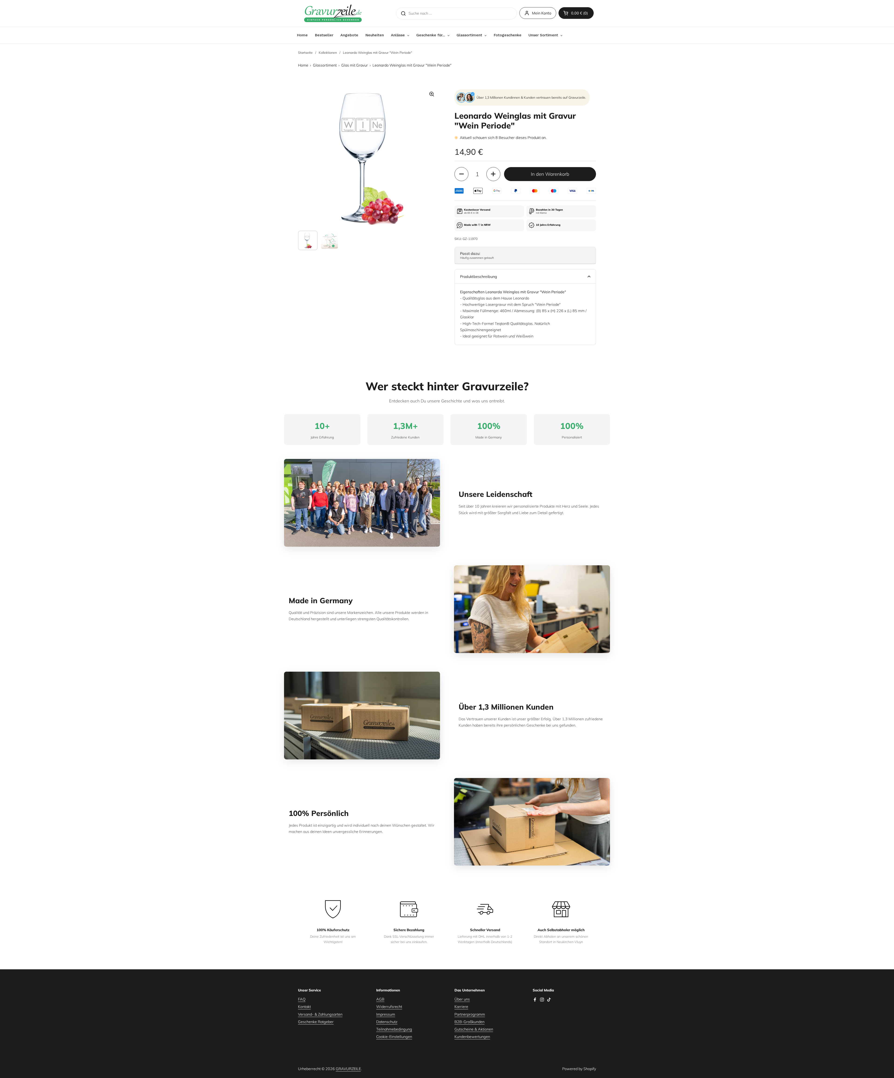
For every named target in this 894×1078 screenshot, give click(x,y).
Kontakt (304, 1006)
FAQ (301, 999)
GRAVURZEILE (348, 1068)
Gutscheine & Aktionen (473, 1029)
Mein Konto (541, 13)
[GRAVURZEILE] (333, 13)
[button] (576, 13)
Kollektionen (328, 53)
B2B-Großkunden (469, 1021)
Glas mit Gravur (354, 65)
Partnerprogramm (469, 1014)
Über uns (462, 999)
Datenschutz (386, 1021)
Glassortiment (325, 65)
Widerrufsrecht (389, 1006)
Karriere (461, 1006)
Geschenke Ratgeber (316, 1021)
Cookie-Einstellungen (394, 1036)
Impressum (385, 1014)
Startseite (305, 53)
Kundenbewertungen (472, 1036)
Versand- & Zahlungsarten (320, 1014)
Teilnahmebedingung (394, 1029)
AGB (380, 999)
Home (303, 65)
